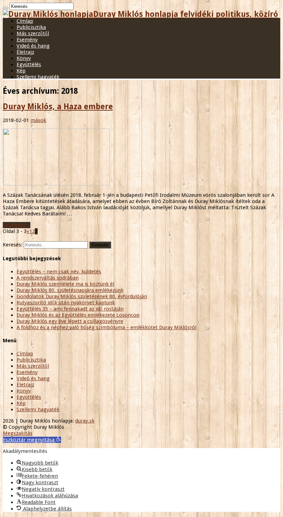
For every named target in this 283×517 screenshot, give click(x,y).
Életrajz (25, 52)
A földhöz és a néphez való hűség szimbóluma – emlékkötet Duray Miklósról (106, 327)
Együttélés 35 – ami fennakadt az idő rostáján (70, 309)
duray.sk (85, 421)
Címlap (25, 21)
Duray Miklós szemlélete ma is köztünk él (65, 284)
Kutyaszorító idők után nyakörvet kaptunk (66, 303)
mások (38, 120)
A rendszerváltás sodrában (48, 278)
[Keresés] (5, 8)
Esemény (27, 40)
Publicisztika (31, 27)
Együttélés (29, 64)
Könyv (24, 58)
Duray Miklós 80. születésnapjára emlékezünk (70, 290)
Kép (21, 71)
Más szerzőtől (33, 33)
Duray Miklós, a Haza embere (58, 106)
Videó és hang (33, 46)
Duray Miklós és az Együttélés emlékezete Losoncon (78, 315)
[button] (32, 440)
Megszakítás (17, 433)
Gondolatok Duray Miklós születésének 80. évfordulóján (82, 296)
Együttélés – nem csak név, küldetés (59, 271)
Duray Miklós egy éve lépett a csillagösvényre (70, 321)
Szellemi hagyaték (38, 77)
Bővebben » (16, 225)
